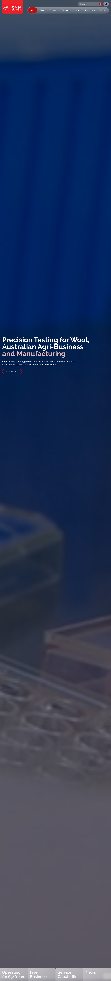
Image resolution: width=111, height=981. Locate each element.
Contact (103, 10)
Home (32, 10)
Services (53, 10)
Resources (66, 10)
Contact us (12, 371)
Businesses (90, 10)
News (78, 10)
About (42, 10)
